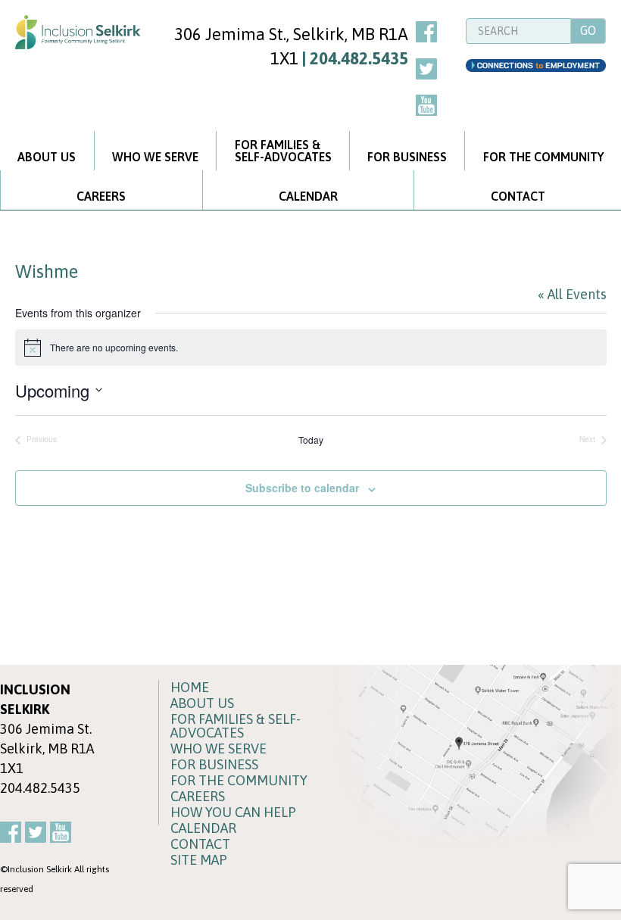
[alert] (311, 347)
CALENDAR (308, 196)
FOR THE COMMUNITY (543, 157)
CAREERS (101, 196)
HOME (189, 687)
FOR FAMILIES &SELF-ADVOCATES (283, 151)
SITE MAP (198, 860)
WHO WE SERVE (155, 157)
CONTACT (518, 196)
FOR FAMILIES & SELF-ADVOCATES (235, 726)
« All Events (572, 294)
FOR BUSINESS (407, 157)
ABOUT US (46, 157)
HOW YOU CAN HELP (233, 812)
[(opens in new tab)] (471, 755)
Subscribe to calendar (302, 488)
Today (310, 440)
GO (588, 30)
